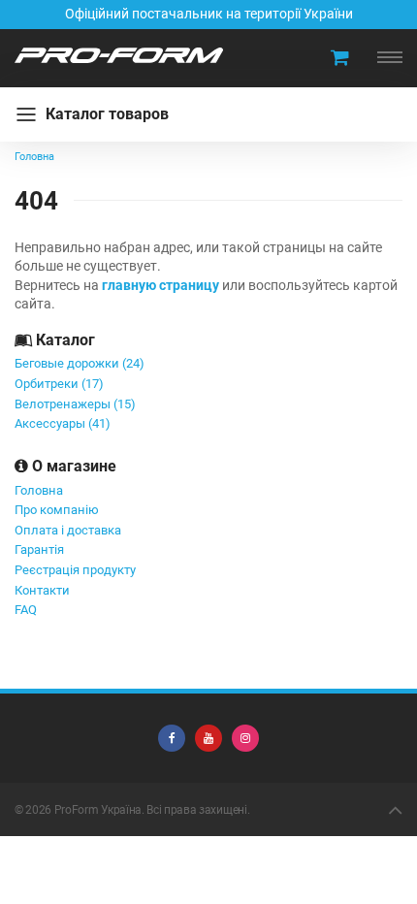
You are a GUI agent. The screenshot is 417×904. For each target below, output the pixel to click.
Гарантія (39, 549)
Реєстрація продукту (75, 570)
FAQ (26, 609)
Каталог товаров (107, 114)
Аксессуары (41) (63, 423)
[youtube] (208, 738)
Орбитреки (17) (59, 383)
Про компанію (57, 509)
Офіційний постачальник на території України (209, 13)
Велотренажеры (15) (75, 404)
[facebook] (171, 738)
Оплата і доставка (68, 530)
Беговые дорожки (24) (79, 363)
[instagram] (245, 738)
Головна (39, 490)
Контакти (42, 590)
